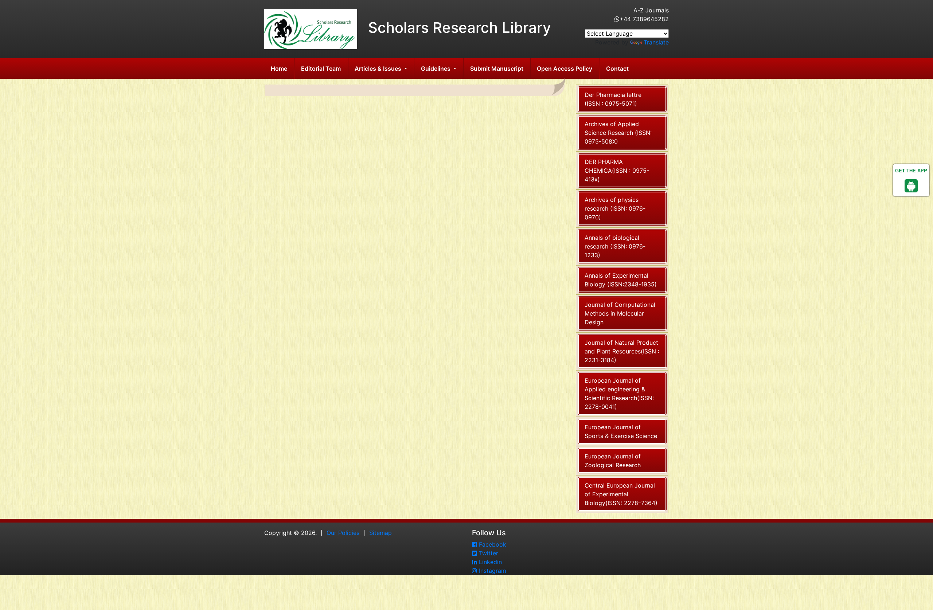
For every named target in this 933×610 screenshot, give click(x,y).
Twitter (487, 553)
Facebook (491, 544)
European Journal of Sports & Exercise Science (621, 431)
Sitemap (380, 532)
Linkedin (489, 562)
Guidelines (436, 68)
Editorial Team (321, 68)
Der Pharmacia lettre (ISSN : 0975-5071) (613, 99)
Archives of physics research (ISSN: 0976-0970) (615, 208)
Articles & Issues (379, 68)
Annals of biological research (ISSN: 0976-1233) (615, 246)
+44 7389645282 (644, 19)
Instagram (491, 570)
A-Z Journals (651, 10)
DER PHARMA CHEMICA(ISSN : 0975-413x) (617, 170)
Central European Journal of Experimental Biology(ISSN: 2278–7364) (621, 494)
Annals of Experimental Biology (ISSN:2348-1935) (621, 280)
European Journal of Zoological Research (613, 461)
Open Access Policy (564, 68)
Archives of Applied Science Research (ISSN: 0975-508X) (618, 132)
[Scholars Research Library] (310, 28)
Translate (656, 42)
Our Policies (343, 532)
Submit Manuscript (496, 68)
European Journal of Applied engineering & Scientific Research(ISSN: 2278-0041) (619, 393)
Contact (617, 68)
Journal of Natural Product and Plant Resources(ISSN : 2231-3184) (622, 351)
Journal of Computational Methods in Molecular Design (620, 313)
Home (279, 68)
